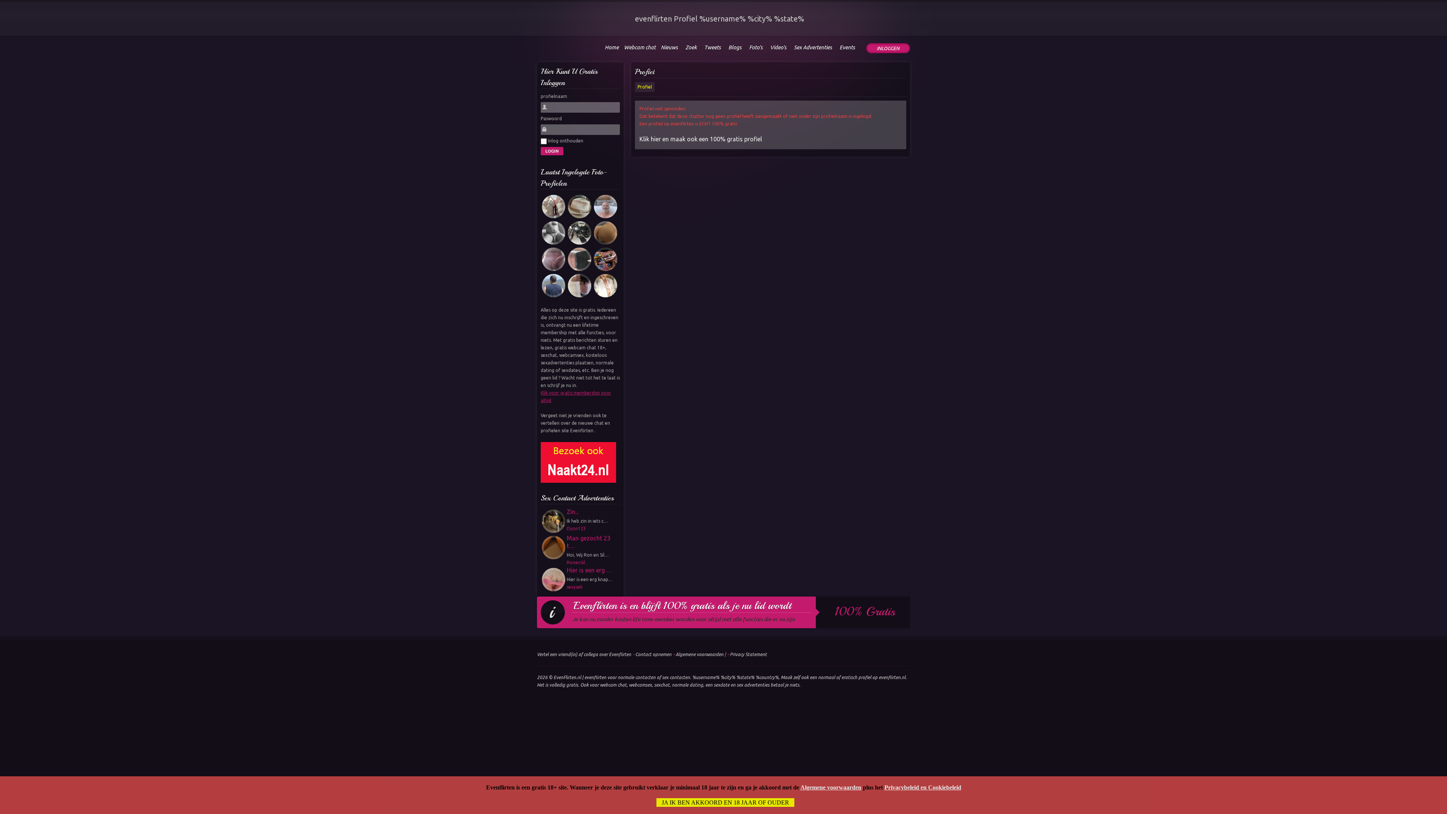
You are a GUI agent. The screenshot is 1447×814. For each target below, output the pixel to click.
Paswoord (551, 118)
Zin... (573, 511)
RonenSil (576, 562)
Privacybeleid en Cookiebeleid (922, 787)
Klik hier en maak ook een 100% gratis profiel (700, 139)
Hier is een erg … (589, 570)
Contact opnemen (653, 654)
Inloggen (888, 48)
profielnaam (554, 96)
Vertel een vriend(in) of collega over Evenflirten (584, 654)
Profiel (645, 72)
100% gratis (865, 611)
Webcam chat (640, 47)
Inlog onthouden (565, 140)
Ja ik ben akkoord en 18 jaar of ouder (725, 802)
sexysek (575, 586)
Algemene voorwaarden (700, 654)
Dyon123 (576, 528)
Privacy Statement (748, 654)
